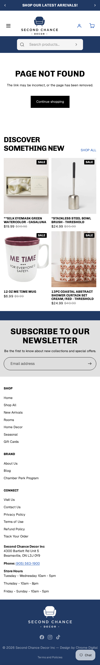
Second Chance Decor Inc (35, 648)
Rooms (9, 420)
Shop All (10, 405)
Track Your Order (16, 536)
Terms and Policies (50, 657)
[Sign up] (89, 363)
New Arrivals (13, 412)
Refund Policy (14, 529)
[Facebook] (42, 637)
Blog (7, 471)
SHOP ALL (88, 150)
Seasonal (11, 434)
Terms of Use (13, 522)
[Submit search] (76, 44)
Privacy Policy (14, 514)
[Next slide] (95, 5)
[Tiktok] (58, 637)
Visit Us (9, 500)
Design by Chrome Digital (79, 648)
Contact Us (12, 507)
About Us (10, 463)
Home (8, 398)
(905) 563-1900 (28, 563)
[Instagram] (50, 637)
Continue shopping (50, 102)
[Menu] (9, 25)
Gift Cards (11, 442)
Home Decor (13, 427)
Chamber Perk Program (21, 478)
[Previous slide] (5, 5)
